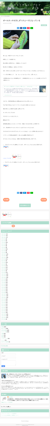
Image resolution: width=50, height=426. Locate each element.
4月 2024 (3, 247)
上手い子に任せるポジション (7, 380)
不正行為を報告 (4, 345)
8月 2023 (3, 260)
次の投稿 (6, 199)
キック (2, 340)
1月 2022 (3, 292)
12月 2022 (3, 274)
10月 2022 (3, 277)
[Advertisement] (25, 178)
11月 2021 (3, 295)
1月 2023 (3, 272)
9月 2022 (3, 279)
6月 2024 (3, 244)
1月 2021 (3, 312)
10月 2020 (3, 317)
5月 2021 (3, 305)
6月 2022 (3, 284)
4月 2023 (3, 267)
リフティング (4, 338)
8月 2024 (3, 240)
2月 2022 (3, 290)
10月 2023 (3, 257)
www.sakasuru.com (8, 95)
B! (24, 28)
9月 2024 (3, 239)
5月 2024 (3, 245)
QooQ (27, 425)
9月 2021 (3, 299)
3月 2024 (3, 249)
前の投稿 (44, 199)
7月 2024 (3, 242)
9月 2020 (3, 319)
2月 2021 (3, 310)
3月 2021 (3, 309)
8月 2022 (3, 280)
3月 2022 (3, 289)
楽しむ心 (3, 328)
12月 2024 (3, 234)
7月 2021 (3, 302)
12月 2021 (3, 294)
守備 (2, 333)
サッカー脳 (4, 331)
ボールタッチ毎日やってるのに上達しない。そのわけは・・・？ (20, 86)
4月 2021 (3, 307)
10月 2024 (3, 237)
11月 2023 (3, 255)
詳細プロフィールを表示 (6, 402)
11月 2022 (3, 275)
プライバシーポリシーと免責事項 (8, 413)
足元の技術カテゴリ (25, 205)
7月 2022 (3, 282)
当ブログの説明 (4, 341)
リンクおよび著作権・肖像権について (9, 415)
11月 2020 (3, 315)
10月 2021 (3, 297)
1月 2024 (3, 252)
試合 (2, 335)
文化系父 (11, 397)
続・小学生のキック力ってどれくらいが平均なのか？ (19, 374)
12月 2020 (3, 314)
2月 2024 (3, 250)
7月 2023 (3, 262)
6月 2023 (3, 264)
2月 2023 (3, 270)
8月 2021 (3, 300)
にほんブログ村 (7, 158)
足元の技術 (44, 25)
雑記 (2, 336)
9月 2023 (3, 259)
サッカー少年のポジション (7, 386)
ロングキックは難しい (6, 406)
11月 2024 (3, 235)
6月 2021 (3, 304)
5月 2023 (3, 265)
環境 (2, 326)
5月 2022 (3, 285)
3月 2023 (3, 269)
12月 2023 (3, 254)
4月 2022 (3, 287)
